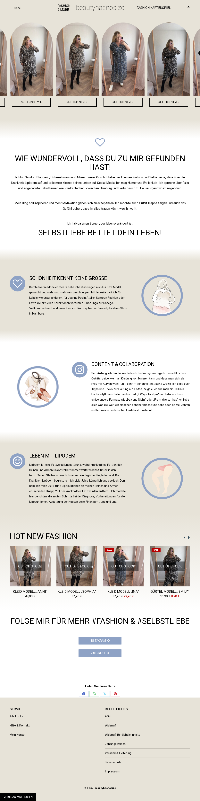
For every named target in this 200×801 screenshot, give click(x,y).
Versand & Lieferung (118, 753)
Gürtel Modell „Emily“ (169, 591)
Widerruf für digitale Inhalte (122, 734)
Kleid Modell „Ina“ (123, 591)
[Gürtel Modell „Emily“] (130, 59)
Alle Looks (16, 716)
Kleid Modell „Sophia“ (77, 591)
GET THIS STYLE (38, 102)
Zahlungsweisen (115, 744)
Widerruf (110, 725)
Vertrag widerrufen (18, 796)
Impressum (112, 771)
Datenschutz (113, 762)
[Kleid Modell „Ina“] (84, 59)
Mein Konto (17, 734)
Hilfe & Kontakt (20, 725)
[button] (184, 537)
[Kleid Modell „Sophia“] (38, 59)
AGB (108, 716)
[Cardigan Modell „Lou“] (175, 59)
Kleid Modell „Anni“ (30, 591)
